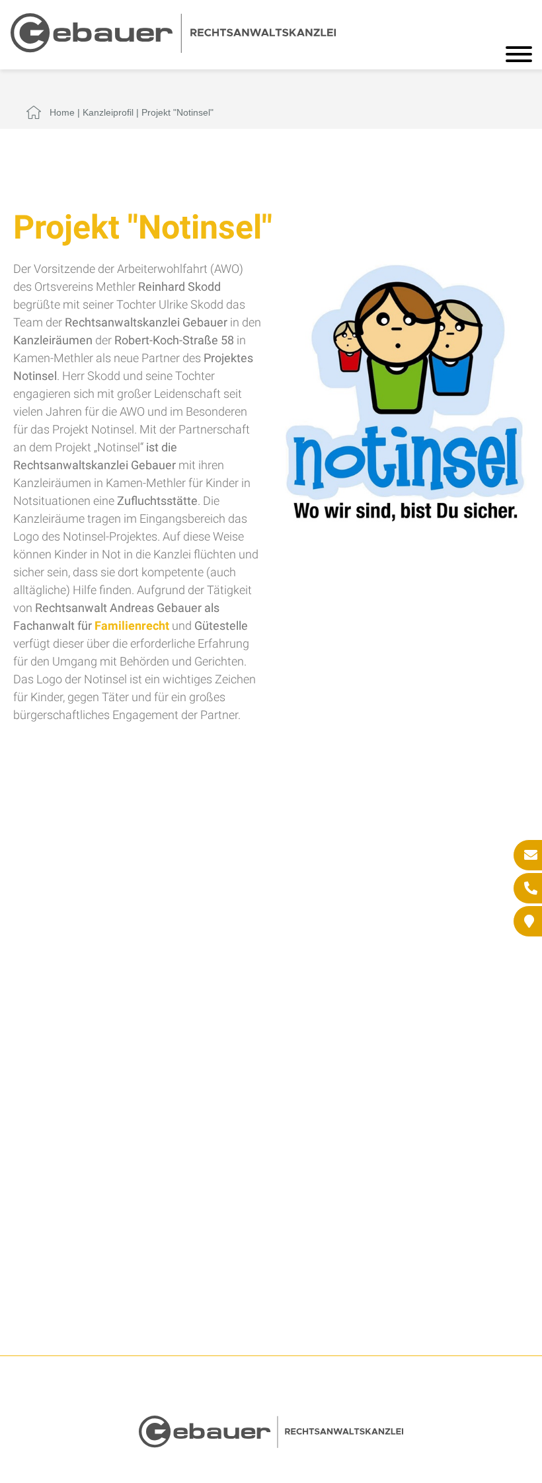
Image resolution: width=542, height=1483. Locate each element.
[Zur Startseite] (173, 49)
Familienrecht (132, 625)
